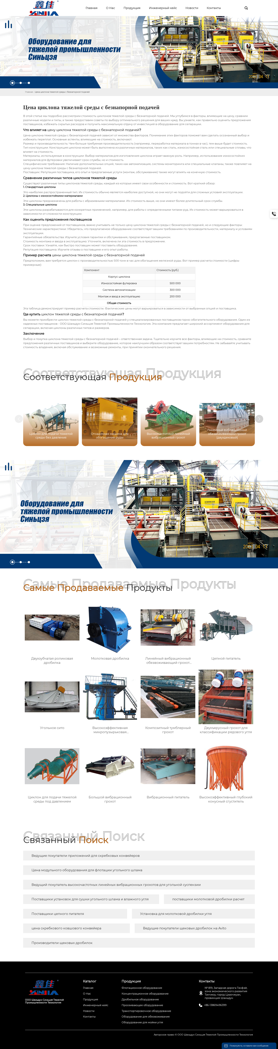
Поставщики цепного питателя (58, 914)
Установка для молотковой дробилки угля (176, 914)
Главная (29, 92)
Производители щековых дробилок (62, 943)
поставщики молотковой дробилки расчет (208, 899)
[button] (259, 419)
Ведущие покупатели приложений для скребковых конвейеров (86, 856)
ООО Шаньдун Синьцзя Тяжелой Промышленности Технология (105, 323)
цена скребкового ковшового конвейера (66, 928)
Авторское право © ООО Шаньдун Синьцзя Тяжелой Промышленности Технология (203, 1034)
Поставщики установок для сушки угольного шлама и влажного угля (90, 899)
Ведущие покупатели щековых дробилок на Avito (184, 928)
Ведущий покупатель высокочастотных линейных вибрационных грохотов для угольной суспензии (116, 885)
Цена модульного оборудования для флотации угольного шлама (87, 870)
